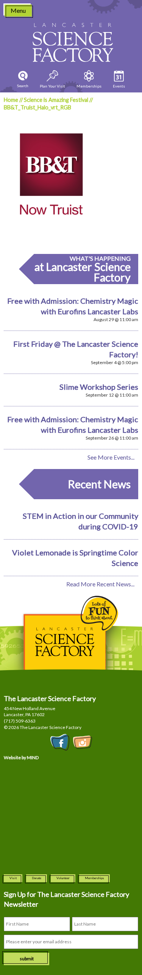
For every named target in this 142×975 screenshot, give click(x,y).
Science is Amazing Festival (56, 100)
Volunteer (63, 878)
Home (11, 100)
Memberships (94, 878)
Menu (18, 10)
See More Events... (110, 457)
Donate (36, 878)
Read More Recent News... (100, 583)
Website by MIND (21, 757)
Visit (13, 878)
